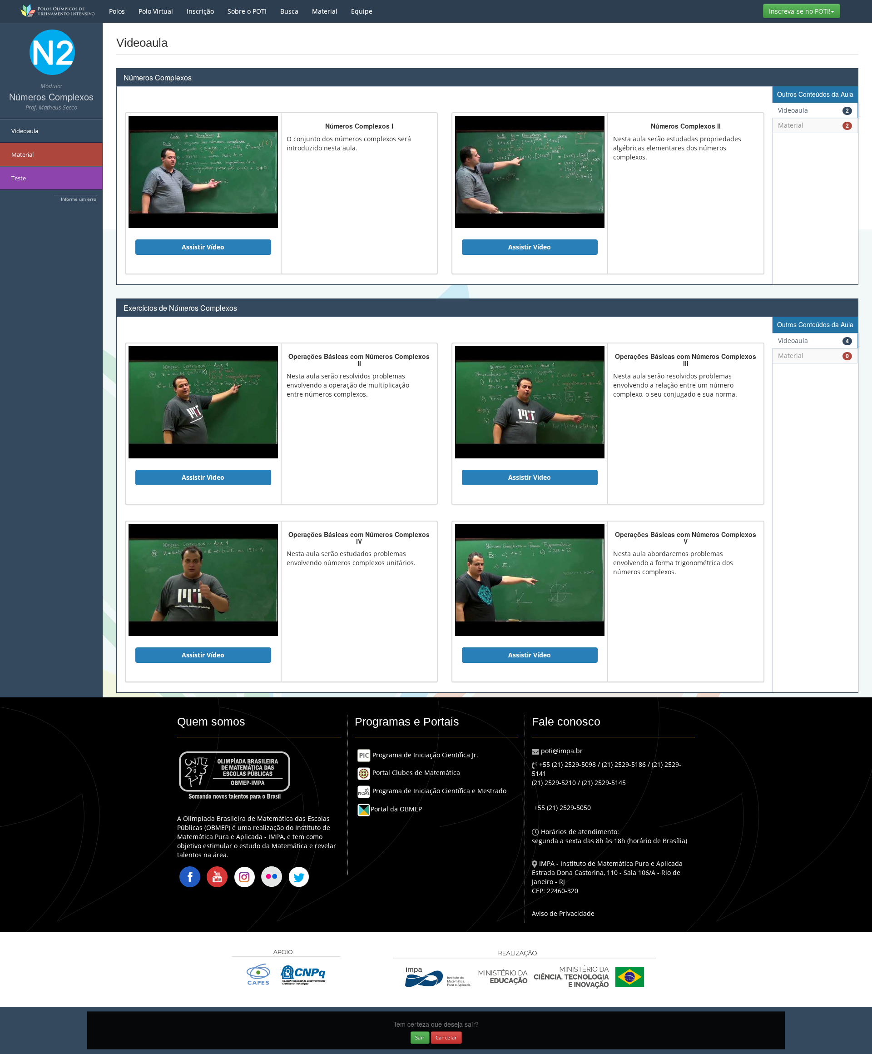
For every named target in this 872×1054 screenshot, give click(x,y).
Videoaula (24, 131)
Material (324, 11)
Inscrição (200, 11)
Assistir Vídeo (203, 247)
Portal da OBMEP (396, 809)
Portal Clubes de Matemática (415, 772)
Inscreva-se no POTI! (804, 10)
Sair (420, 1037)
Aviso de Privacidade (563, 913)
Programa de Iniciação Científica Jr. (424, 755)
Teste (18, 178)
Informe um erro (78, 199)
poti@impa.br (561, 750)
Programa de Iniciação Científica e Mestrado (438, 790)
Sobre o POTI (247, 11)
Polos (117, 11)
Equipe (361, 11)
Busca (289, 11)
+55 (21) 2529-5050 (562, 807)
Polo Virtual (156, 11)
